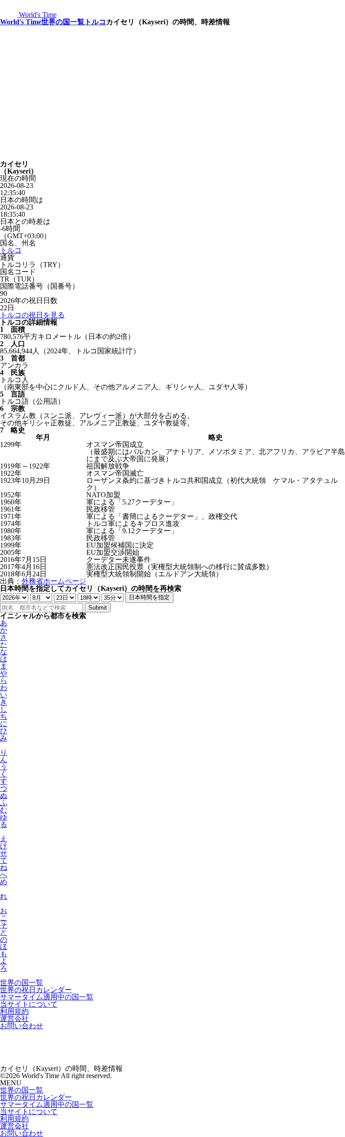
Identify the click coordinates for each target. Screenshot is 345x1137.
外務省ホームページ (54, 581)
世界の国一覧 (62, 22)
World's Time (20, 22)
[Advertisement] (172, 93)
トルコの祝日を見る (32, 315)
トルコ (95, 22)
